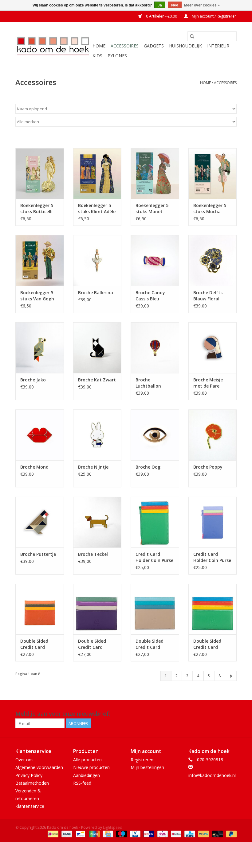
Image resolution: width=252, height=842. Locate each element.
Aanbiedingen (86, 775)
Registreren (142, 760)
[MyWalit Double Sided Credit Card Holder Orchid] (97, 609)
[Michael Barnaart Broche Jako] (39, 347)
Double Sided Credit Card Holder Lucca (34, 644)
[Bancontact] (80, 833)
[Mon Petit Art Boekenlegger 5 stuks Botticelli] (39, 173)
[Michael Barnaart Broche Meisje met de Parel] (212, 347)
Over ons (24, 760)
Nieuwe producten (91, 767)
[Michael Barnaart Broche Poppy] (212, 434)
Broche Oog (148, 467)
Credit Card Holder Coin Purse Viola (212, 557)
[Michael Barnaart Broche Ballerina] (97, 260)
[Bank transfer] (66, 833)
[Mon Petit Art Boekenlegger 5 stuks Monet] (155, 173)
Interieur (218, 46)
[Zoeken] (192, 36)
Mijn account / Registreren (214, 16)
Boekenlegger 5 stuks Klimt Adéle (97, 208)
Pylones (117, 56)
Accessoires (125, 46)
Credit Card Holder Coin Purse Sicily (154, 557)
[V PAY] (134, 833)
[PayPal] (203, 833)
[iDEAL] (52, 833)
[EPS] (162, 833)
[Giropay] (148, 833)
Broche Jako (33, 380)
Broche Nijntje (93, 467)
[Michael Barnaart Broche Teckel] (97, 522)
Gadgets (154, 46)
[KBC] (189, 833)
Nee (174, 5)
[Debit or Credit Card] (217, 833)
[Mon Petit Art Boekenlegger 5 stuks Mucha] (212, 173)
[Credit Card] (107, 833)
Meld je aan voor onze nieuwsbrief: (62, 713)
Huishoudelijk (185, 46)
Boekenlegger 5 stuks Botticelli (36, 208)
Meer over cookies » (202, 5)
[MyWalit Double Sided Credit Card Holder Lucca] (39, 609)
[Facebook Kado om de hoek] (221, 714)
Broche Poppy (207, 467)
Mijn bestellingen (147, 767)
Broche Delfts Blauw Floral (207, 296)
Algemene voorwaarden (39, 767)
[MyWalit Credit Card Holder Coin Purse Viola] (212, 522)
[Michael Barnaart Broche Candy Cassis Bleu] (155, 260)
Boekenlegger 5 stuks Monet (152, 208)
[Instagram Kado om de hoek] (232, 714)
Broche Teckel (93, 554)
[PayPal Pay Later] (230, 833)
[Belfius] (175, 833)
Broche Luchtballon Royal (148, 383)
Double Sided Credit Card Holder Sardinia (152, 644)
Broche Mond (34, 467)
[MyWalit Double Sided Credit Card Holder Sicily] (212, 609)
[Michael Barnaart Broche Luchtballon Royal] (155, 347)
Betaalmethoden (32, 783)
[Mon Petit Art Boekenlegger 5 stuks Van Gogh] (39, 260)
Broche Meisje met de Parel (208, 383)
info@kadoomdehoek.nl (212, 775)
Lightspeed (112, 827)
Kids (97, 56)
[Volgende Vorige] (230, 676)
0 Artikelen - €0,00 (161, 16)
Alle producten (87, 760)
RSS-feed (82, 783)
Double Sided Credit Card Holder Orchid (93, 644)
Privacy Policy (28, 775)
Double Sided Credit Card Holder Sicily (207, 644)
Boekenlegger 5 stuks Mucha (209, 208)
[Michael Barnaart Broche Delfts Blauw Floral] (212, 260)
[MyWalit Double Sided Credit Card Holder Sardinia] (155, 609)
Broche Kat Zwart (97, 380)
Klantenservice (29, 806)
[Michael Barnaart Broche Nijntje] (97, 434)
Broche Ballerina (95, 292)
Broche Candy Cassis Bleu (150, 296)
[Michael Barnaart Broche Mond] (39, 434)
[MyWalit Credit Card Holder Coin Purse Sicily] (155, 522)
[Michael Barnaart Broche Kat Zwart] (97, 347)
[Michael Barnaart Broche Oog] (155, 434)
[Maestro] (121, 833)
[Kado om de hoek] (53, 46)
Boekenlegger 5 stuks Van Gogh (37, 296)
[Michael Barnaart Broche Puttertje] (39, 522)
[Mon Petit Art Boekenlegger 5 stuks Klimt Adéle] (97, 173)
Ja (160, 5)
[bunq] (93, 833)
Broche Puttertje (38, 554)
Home (99, 46)
